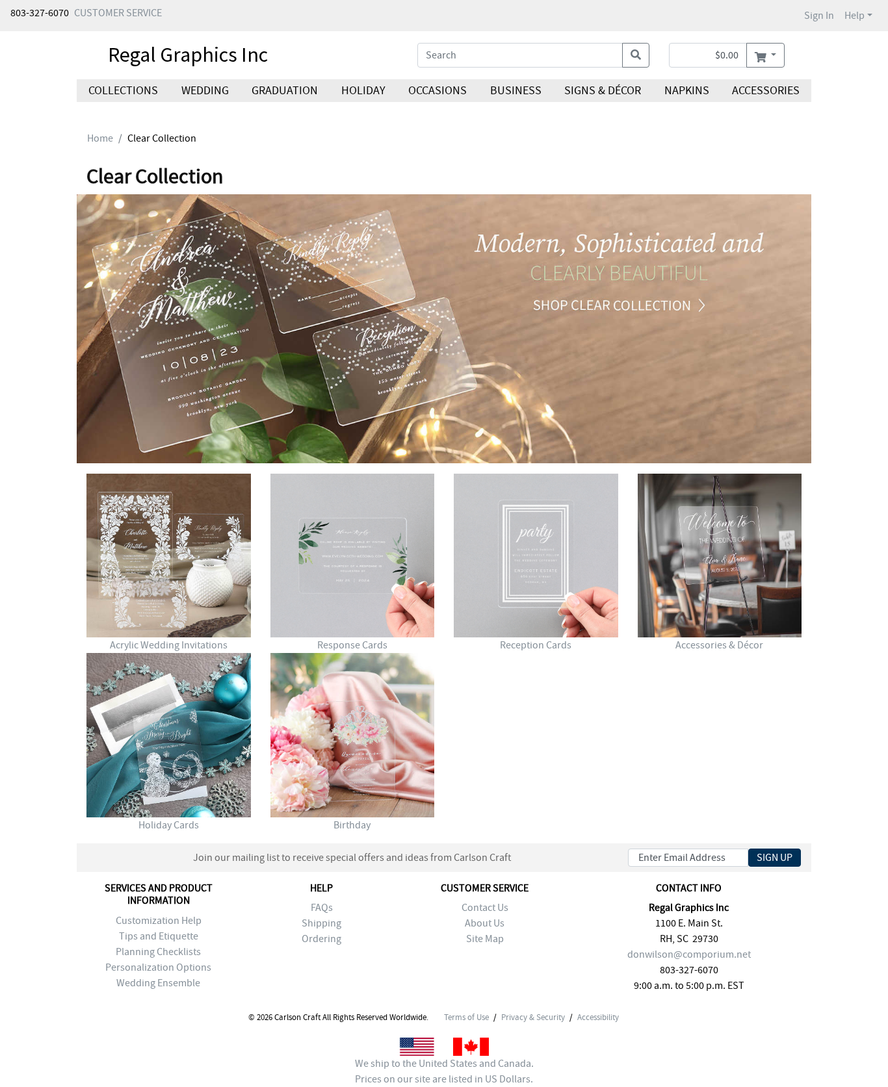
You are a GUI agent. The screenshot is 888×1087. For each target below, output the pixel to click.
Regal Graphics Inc (188, 55)
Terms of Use (466, 1017)
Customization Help (159, 920)
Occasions (437, 90)
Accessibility (598, 1017)
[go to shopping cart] (765, 55)
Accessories (766, 90)
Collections (123, 90)
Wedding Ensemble (158, 983)
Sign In (819, 15)
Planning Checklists (158, 951)
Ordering (321, 938)
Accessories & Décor (719, 645)
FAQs (322, 907)
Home (100, 138)
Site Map (485, 938)
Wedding (204, 90)
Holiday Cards (168, 825)
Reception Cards (535, 645)
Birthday (352, 825)
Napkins (686, 90)
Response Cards (352, 645)
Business (516, 90)
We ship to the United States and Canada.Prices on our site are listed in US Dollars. (444, 1071)
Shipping (321, 923)
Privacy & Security (533, 1017)
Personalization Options (158, 967)
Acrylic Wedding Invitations (169, 645)
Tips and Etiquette (158, 936)
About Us (484, 923)
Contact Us (485, 907)
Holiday (363, 90)
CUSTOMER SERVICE (118, 12)
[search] (635, 55)
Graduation (285, 90)
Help (854, 15)
